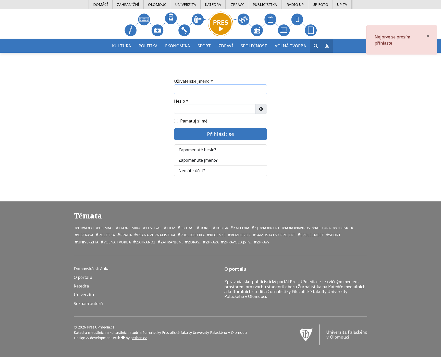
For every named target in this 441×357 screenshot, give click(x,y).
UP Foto (320, 4)
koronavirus (297, 227)
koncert (271, 227)
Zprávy (237, 4)
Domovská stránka (91, 268)
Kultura (121, 46)
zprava (212, 242)
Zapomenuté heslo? (197, 150)
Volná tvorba (290, 46)
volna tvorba (117, 242)
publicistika (192, 234)
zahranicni (171, 242)
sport (334, 234)
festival (153, 227)
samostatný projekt (275, 234)
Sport (204, 46)
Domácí (100, 4)
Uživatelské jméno (193, 81)
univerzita (88, 242)
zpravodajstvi (237, 242)
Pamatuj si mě (193, 121)
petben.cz (139, 337)
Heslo (181, 101)
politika (106, 234)
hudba (221, 227)
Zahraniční (128, 4)
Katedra (213, 4)
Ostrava (85, 234)
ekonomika (129, 227)
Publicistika (265, 4)
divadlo (85, 227)
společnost (311, 234)
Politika (148, 46)
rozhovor (240, 234)
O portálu (83, 277)
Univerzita (185, 4)
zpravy (263, 242)
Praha (125, 234)
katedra (240, 227)
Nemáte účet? (191, 170)
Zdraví (225, 46)
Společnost (254, 46)
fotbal (186, 227)
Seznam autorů (88, 303)
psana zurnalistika (155, 234)
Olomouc (157, 4)
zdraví (194, 242)
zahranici (145, 242)
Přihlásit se (220, 134)
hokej (205, 227)
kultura (322, 227)
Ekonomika (177, 46)
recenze (217, 234)
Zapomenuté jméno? (198, 160)
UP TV (342, 4)
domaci (106, 227)
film (170, 227)
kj (255, 227)
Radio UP (295, 4)
